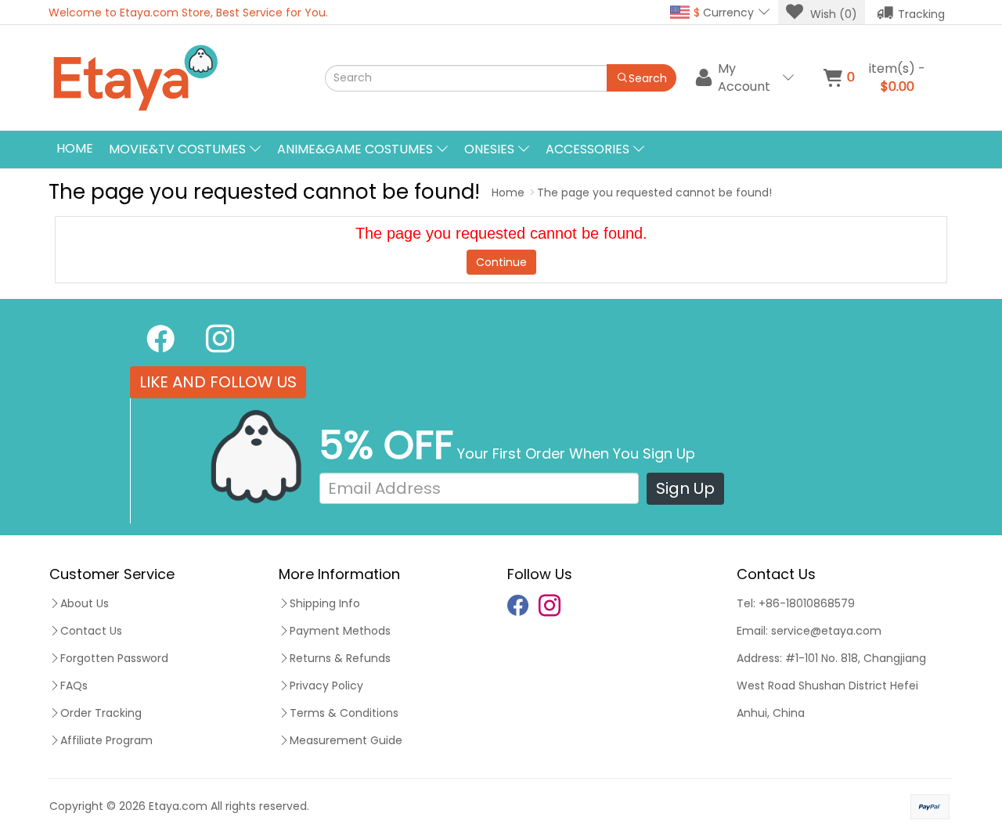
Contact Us (91, 631)
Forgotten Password (114, 658)
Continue (501, 262)
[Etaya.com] (184, 78)
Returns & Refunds (340, 658)
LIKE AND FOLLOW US (218, 382)
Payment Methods (340, 631)
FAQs (74, 685)
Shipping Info (325, 603)
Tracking (921, 14)
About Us (84, 603)
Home (74, 148)
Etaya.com (178, 806)
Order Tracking (101, 713)
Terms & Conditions (344, 713)
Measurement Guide (346, 740)
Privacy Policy (326, 685)
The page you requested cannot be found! (654, 192)
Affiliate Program (106, 740)
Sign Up (685, 488)
